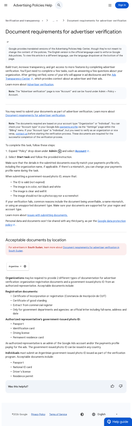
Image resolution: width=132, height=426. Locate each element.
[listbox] (18, 266)
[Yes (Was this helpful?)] (112, 386)
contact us (22, 133)
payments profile (69, 126)
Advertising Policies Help (32, 5)
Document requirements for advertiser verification (96, 20)
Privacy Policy (38, 414)
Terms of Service (58, 414)
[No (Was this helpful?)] (121, 386)
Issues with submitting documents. (47, 215)
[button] (6, 5)
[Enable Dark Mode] (82, 414)
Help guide (120, 422)
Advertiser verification (40, 84)
